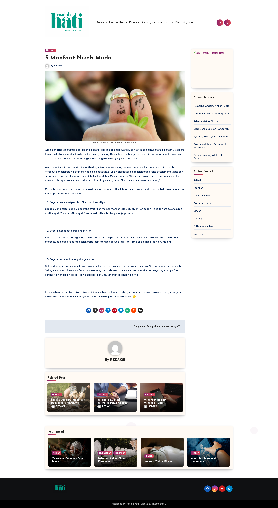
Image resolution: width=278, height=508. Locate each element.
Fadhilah (198, 188)
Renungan (120, 453)
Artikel (197, 180)
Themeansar (158, 503)
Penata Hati (117, 22)
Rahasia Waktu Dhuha (206, 121)
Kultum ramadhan (204, 226)
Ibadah (149, 456)
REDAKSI (58, 65)
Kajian (100, 22)
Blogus (144, 503)
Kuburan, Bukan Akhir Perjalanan (212, 113)
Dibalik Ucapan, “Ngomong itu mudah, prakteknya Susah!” (68, 403)
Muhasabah (105, 453)
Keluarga (147, 22)
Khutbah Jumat (184, 22)
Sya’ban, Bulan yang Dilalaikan (211, 136)
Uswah (197, 211)
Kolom (133, 22)
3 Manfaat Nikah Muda (78, 58)
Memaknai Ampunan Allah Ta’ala (211, 106)
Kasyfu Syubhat (203, 195)
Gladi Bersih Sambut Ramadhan (211, 129)
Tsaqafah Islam (202, 203)
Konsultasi (164, 22)
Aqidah (56, 453)
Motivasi (50, 50)
